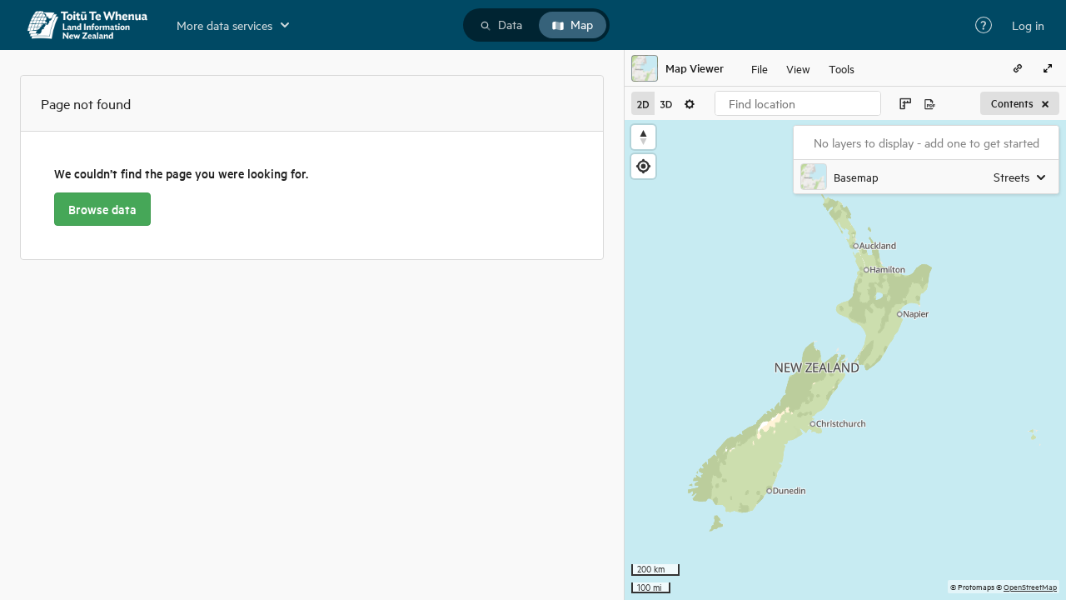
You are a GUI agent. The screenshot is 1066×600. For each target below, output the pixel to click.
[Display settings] (689, 103)
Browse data (102, 209)
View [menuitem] (798, 68)
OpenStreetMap (1030, 586)
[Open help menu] (983, 25)
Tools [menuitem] (841, 68)
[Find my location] (643, 166)
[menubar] (803, 68)
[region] (845, 360)
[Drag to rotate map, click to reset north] (643, 137)
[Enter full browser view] (1047, 68)
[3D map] (666, 103)
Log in (1028, 25)
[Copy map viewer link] (1017, 68)
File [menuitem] (759, 68)
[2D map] (643, 103)
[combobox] (798, 103)
